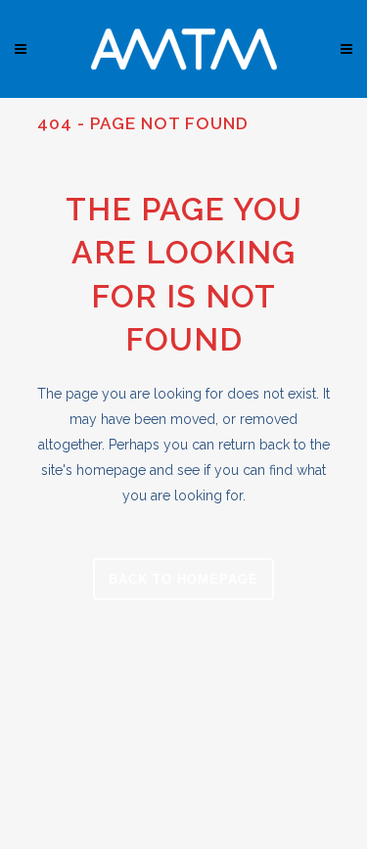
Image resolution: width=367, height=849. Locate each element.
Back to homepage (183, 579)
